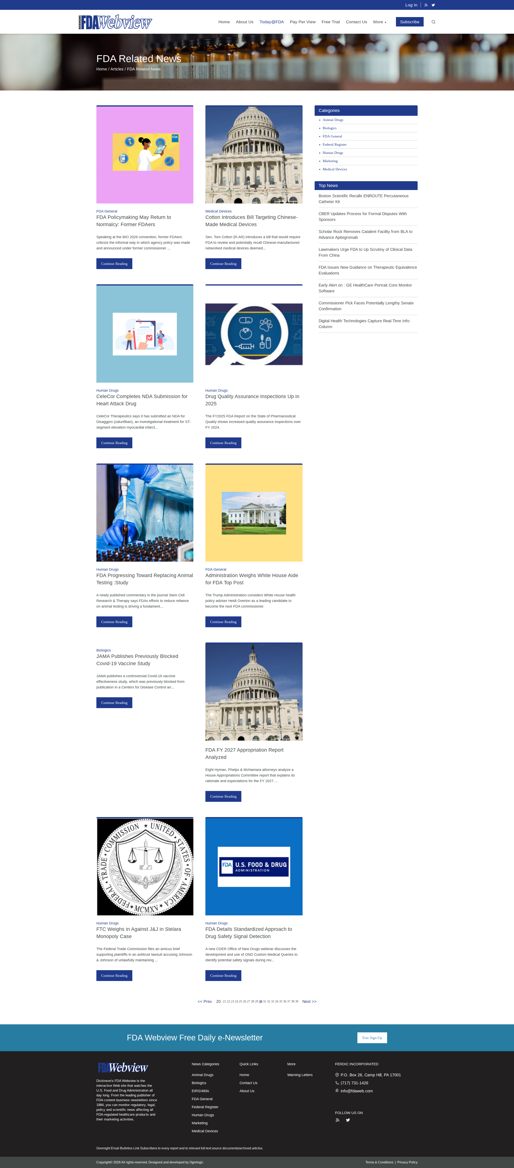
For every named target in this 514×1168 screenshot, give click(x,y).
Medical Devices (335, 169)
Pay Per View (303, 21)
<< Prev (205, 1001)
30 (260, 1001)
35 (280, 1001)
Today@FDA (272, 21)
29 (256, 1001)
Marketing (330, 161)
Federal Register (335, 144)
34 (276, 1001)
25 (240, 1001)
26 (244, 1001)
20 (218, 1001)
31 (264, 1001)
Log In (411, 5)
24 (236, 1001)
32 (268, 1001)
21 (224, 1001)
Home (224, 21)
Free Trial (331, 21)
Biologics (330, 128)
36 (284, 1001)
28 (252, 1001)
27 (248, 1001)
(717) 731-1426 (354, 1083)
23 (232, 1001)
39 (296, 1001)
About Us (245, 21)
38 (292, 1001)
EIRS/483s (200, 1091)
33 (272, 1001)
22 (228, 1001)
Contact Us (356, 21)
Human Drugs (333, 153)
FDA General (332, 136)
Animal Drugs (333, 120)
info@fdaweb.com (357, 1091)
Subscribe (409, 21)
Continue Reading (114, 264)
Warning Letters (300, 1075)
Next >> (309, 1001)
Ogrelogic (196, 1162)
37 (288, 1001)
